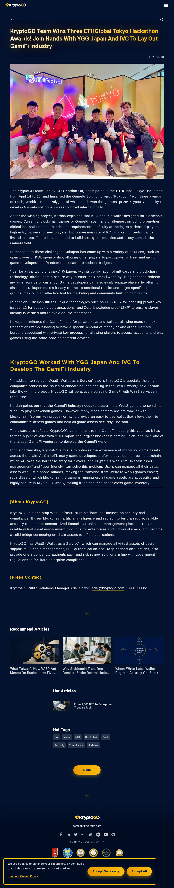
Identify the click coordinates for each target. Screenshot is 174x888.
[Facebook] (61, 834)
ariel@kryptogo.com (108, 588)
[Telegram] (98, 834)
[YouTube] (106, 834)
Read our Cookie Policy (23, 876)
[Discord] (91, 834)
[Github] (113, 834)
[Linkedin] (68, 834)
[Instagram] (83, 834)
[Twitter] (76, 834)
